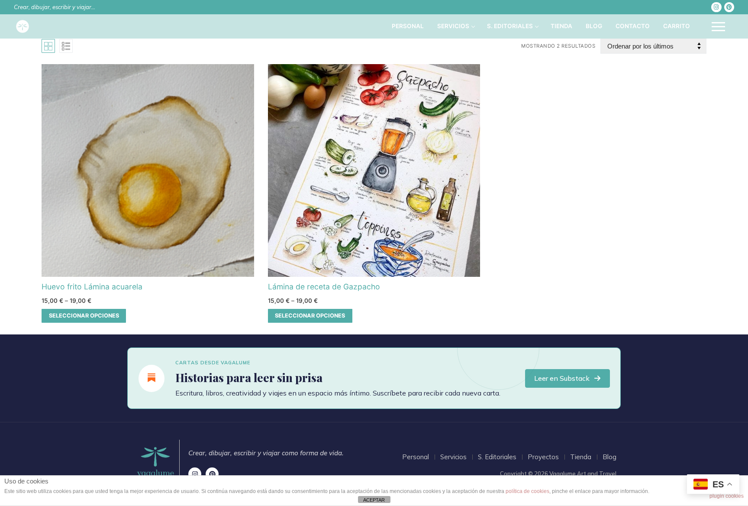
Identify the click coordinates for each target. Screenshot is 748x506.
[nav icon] (718, 26)
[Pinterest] (729, 7)
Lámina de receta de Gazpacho (324, 286)
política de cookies (527, 491)
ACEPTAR (374, 500)
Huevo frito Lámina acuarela (92, 286)
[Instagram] (716, 7)
